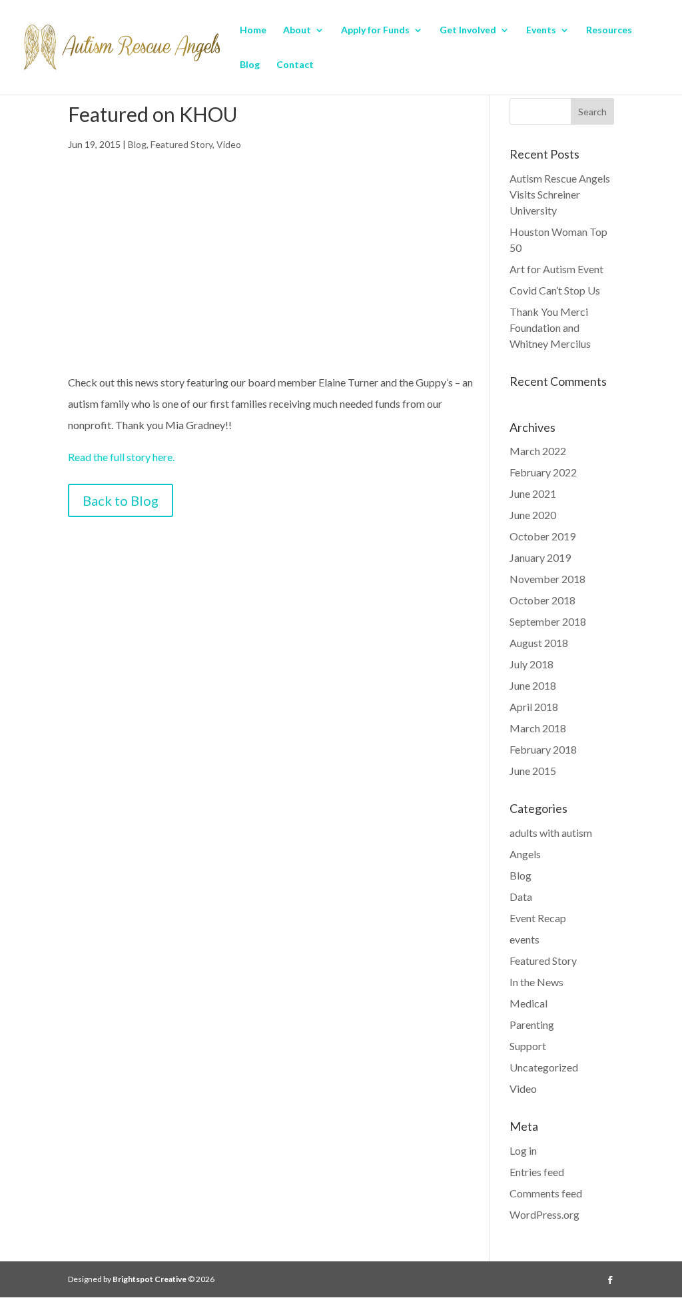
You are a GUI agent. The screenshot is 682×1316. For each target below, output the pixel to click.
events (524, 939)
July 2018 (531, 664)
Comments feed (546, 1193)
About (297, 30)
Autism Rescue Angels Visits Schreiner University (560, 194)
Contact (295, 65)
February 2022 (543, 472)
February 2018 (543, 749)
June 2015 (533, 770)
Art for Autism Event (556, 269)
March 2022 (538, 450)
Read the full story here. (121, 456)
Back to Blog (121, 500)
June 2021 (533, 493)
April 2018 (534, 706)
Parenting (532, 1024)
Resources (609, 30)
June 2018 (533, 685)
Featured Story (181, 144)
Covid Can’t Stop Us (555, 290)
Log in (523, 1150)
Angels (525, 854)
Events (541, 30)
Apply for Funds (375, 30)
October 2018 (542, 600)
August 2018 (539, 642)
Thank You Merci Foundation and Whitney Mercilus (550, 327)
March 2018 (538, 728)
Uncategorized (544, 1067)
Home (253, 30)
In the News (536, 982)
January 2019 (540, 557)
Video (228, 144)
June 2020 (533, 514)
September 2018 (548, 621)
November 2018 (547, 578)
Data (521, 896)
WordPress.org (544, 1214)
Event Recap (538, 918)
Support (528, 1045)
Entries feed (537, 1171)
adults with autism (551, 832)
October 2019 (542, 536)
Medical (528, 1003)
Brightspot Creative (149, 1279)
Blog (250, 65)
